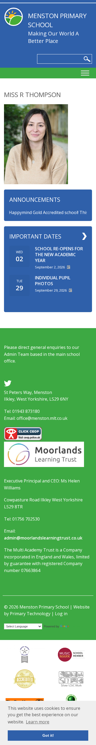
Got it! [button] (48, 735)
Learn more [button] (37, 722)
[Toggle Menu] (85, 73)
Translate (76, 626)
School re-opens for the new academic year (59, 254)
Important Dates (35, 236)
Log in (61, 614)
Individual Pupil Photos (52, 281)
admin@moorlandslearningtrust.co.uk (43, 538)
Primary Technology (30, 614)
